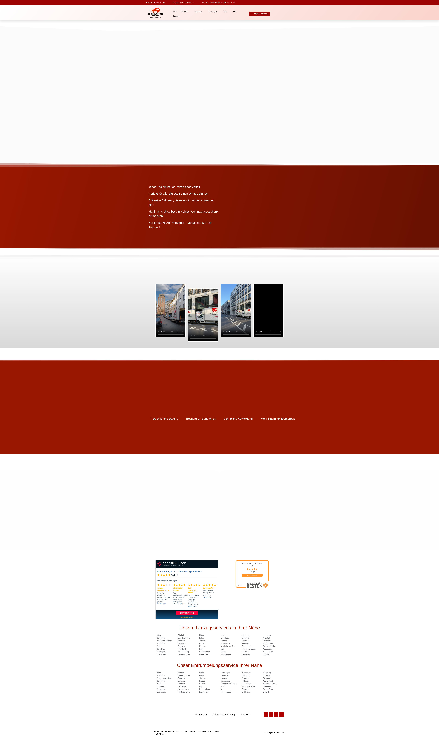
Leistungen (212, 11)
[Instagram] (281, 714)
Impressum (201, 714)
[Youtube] (271, 714)
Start (175, 11)
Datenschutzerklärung (224, 714)
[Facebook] (266, 714)
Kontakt (176, 16)
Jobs (225, 11)
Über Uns (185, 11)
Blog (234, 11)
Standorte (245, 714)
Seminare (198, 11)
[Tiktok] (276, 714)
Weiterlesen (161, 604)
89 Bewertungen (165, 571)
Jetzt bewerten (252, 575)
